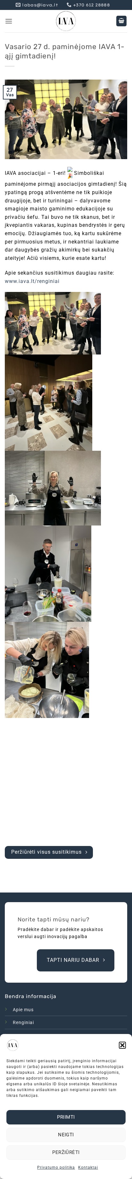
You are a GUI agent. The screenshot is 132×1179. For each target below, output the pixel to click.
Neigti (66, 1135)
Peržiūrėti (66, 1152)
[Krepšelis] (121, 21)
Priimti (66, 1117)
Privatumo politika (56, 1167)
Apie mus (23, 1009)
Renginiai (23, 1022)
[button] (122, 1045)
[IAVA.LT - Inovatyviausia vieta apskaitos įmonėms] (66, 21)
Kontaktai (88, 1167)
